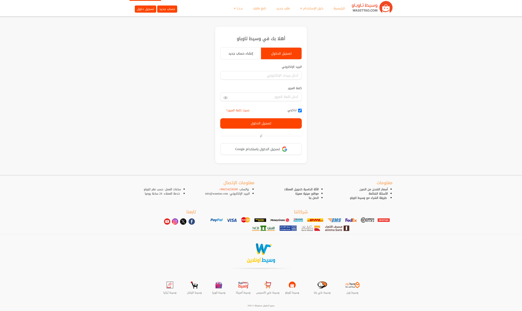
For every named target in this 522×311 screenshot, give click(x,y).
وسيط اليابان (194, 291)
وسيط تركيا (169, 291)
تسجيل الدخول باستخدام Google (257, 149)
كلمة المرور (295, 88)
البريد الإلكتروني (292, 67)
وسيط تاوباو (292, 291)
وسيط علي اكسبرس (267, 291)
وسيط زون (352, 291)
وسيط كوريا (218, 291)
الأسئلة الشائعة (378, 193)
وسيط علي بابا (322, 291)
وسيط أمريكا (243, 291)
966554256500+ (228, 189)
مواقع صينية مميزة (307, 193)
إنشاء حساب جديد (240, 53)
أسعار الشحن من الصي (374, 189)
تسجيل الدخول (281, 53)
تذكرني (292, 110)
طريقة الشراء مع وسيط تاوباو (368, 198)
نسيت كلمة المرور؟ (237, 110)
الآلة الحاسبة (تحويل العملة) (301, 189)
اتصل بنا (314, 198)
